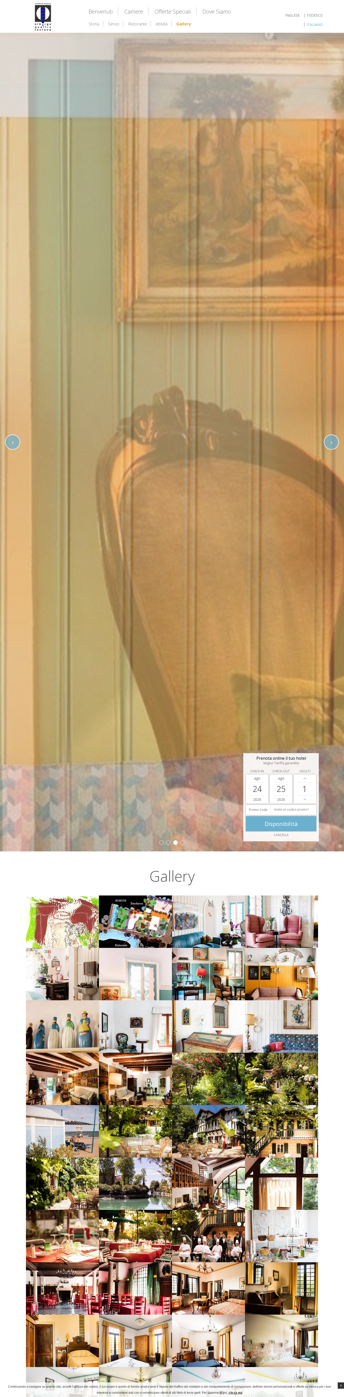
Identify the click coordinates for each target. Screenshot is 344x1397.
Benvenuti (101, 11)
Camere (133, 11)
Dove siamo (216, 11)
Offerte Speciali (172, 11)
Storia (94, 24)
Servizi (113, 24)
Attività (161, 24)
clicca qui (235, 1392)
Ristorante (137, 24)
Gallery (183, 24)
